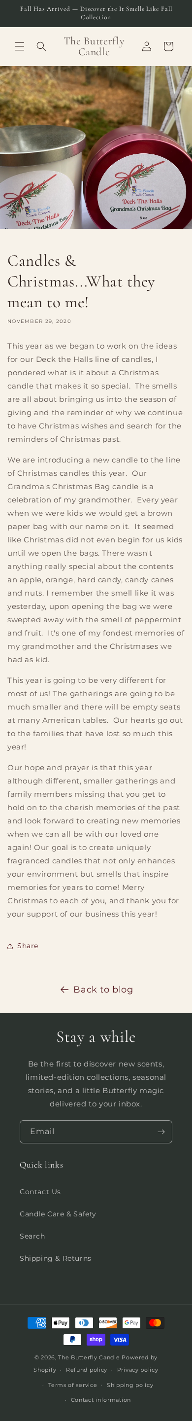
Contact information (101, 1399)
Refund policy (86, 1369)
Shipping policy (130, 1385)
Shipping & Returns (56, 1258)
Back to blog (103, 989)
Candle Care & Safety (58, 1213)
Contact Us (40, 1191)
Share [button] (27, 945)
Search (32, 1236)
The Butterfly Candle (90, 1357)
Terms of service (72, 1385)
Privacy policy (138, 1369)
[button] (20, 46)
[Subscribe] (161, 1131)
